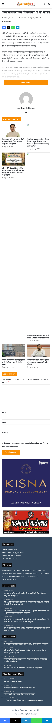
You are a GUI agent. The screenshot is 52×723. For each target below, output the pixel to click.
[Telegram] (17, 27)
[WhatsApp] (13, 27)
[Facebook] (4, 27)
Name (5, 412)
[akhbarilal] (26, 4)
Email (4, 422)
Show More (25, 82)
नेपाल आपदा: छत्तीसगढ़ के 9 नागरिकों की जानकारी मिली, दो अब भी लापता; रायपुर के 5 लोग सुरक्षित (12, 141)
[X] (8, 27)
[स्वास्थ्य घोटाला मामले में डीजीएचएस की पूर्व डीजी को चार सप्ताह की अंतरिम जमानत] (13, 350)
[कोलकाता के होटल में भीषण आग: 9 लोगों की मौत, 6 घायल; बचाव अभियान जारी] (38, 243)
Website (5, 433)
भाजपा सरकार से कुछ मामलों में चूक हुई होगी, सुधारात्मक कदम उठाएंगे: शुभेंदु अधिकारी (38, 362)
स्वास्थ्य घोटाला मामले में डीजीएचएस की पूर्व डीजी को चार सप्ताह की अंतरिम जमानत (13, 362)
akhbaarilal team (26, 108)
